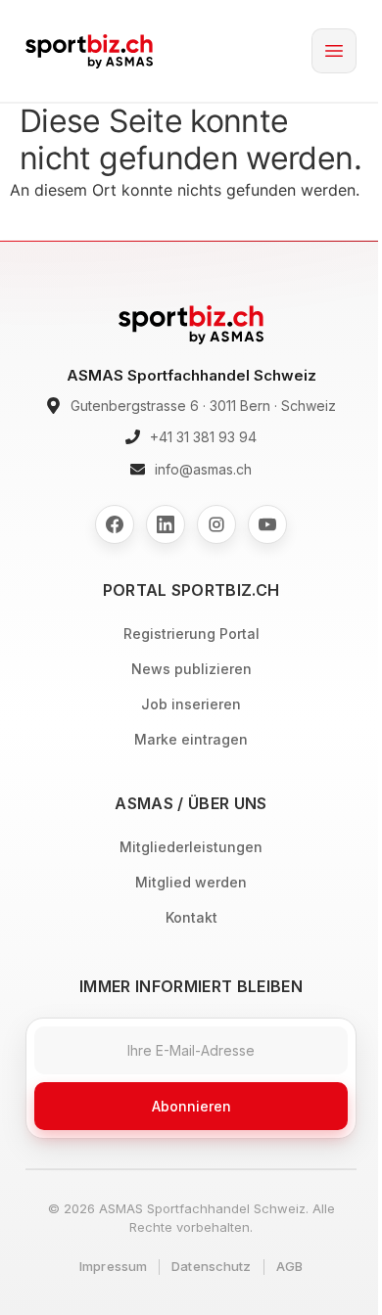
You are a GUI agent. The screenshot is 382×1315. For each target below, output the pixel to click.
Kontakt (191, 917)
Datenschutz (211, 1266)
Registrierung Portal (191, 633)
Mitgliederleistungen (191, 847)
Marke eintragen (191, 739)
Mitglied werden (191, 882)
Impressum (113, 1266)
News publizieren (191, 668)
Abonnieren (191, 1106)
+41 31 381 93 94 (203, 437)
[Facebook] (114, 524)
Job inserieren (191, 704)
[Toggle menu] (334, 50)
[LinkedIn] (165, 524)
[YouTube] (267, 524)
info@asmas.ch (203, 469)
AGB (289, 1266)
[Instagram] (216, 524)
